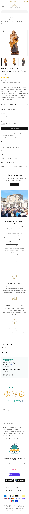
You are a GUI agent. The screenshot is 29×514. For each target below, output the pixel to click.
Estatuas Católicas (10, 17)
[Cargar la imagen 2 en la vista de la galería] (14, 62)
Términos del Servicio (11, 510)
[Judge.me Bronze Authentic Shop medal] (14, 394)
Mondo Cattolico (7, 503)
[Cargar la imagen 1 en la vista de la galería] (5, 62)
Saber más (14, 262)
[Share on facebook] (4, 375)
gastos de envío (5, 82)
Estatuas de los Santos (6, 19)
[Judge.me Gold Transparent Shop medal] (7, 394)
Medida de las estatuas (6, 109)
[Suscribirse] (24, 464)
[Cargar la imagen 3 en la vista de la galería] (23, 62)
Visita (14, 184)
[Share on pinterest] (10, 375)
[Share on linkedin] (13, 375)
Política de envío (20, 510)
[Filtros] (2, 352)
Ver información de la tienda (9, 137)
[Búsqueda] (3, 11)
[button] (3, 6)
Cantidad (3, 113)
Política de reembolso (10, 508)
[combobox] (14, 11)
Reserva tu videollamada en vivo (11, 438)
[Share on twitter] (7, 375)
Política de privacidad (20, 508)
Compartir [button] (5, 141)
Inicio (2, 17)
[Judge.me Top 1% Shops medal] (22, 394)
